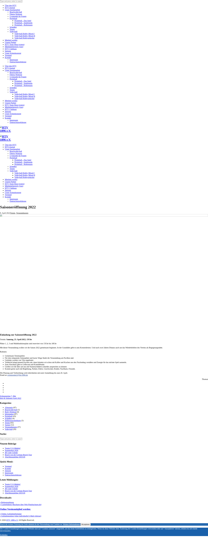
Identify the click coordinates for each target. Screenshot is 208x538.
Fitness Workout (16, 14)
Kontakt (8, 58)
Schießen (13, 27)
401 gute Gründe (11, 453)
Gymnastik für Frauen (18, 16)
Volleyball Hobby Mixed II (24, 36)
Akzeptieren (85, 524)
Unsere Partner (10, 42)
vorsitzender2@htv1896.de (17, 375)
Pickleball (13, 18)
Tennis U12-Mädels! (12, 448)
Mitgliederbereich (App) (14, 47)
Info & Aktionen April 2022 (10, 398)
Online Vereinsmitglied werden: (15, 509)
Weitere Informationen (71, 524)
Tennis (12, 29)
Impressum (14, 60)
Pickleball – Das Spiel (22, 21)
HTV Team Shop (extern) (14, 45)
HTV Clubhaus (11, 49)
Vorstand (8, 55)
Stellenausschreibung (13, 421)
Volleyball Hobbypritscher (24, 38)
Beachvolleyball (16, 12)
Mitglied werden (11, 40)
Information (9, 414)
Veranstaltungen (22, 213)
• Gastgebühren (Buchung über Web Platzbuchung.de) (20, 505)
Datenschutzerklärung (18, 62)
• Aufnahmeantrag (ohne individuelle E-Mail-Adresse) (20, 516)
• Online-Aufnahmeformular (11, 514)
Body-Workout (10, 412)
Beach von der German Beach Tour (18, 455)
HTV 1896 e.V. (12, 520)
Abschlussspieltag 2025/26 (15, 457)
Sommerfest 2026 (11, 450)
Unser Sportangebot (12, 10)
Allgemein (9, 408)
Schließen (3, 535)
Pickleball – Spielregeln (23, 23)
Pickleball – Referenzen (23, 25)
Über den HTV (10, 5)
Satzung (8, 51)
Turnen (7, 425)
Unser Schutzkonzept (13, 53)
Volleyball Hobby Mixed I (24, 34)
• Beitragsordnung (7, 502)
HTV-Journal (10, 8)
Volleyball (13, 31)
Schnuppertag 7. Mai (8, 396)
